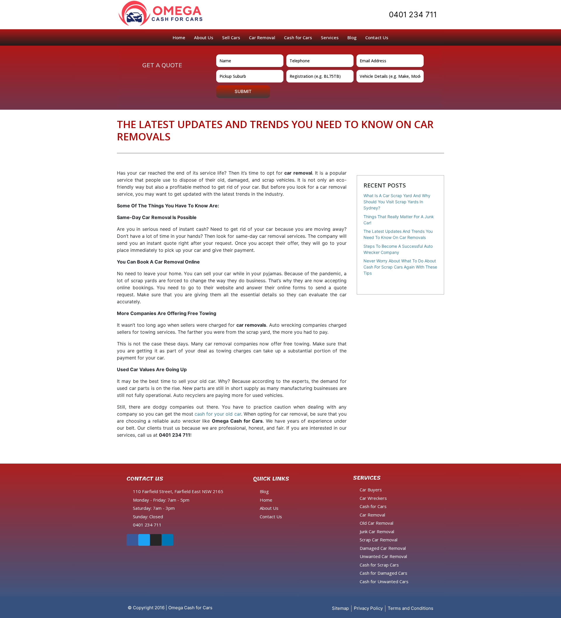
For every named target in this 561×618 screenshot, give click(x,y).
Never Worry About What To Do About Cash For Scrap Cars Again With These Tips (400, 267)
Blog (351, 37)
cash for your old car (218, 414)
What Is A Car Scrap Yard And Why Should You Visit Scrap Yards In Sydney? (396, 201)
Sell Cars (231, 37)
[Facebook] (132, 540)
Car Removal (262, 37)
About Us (203, 37)
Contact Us (376, 37)
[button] (408, 14)
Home (179, 37)
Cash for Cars (298, 37)
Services (330, 37)
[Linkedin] (167, 540)
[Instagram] (156, 540)
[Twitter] (144, 540)
